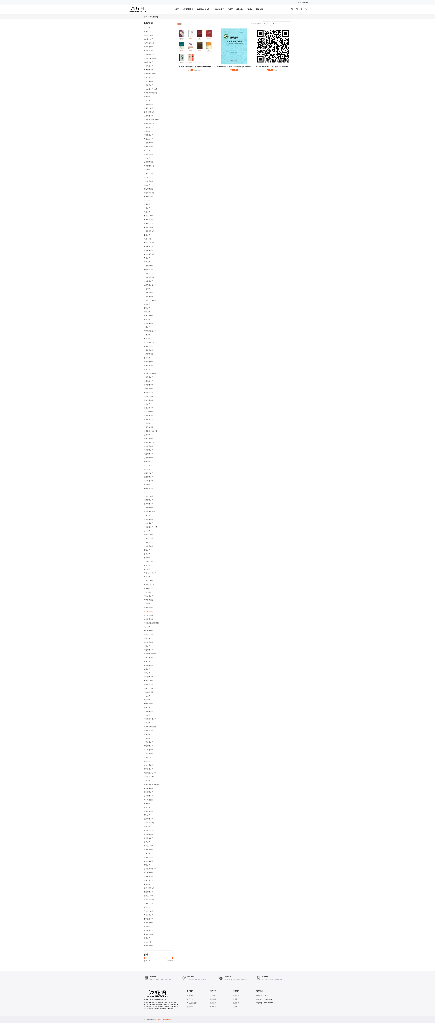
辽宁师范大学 (148, 177)
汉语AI (250, 9)
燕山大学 (147, 150)
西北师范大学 (148, 923)
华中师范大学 (148, 642)
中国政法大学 (148, 85)
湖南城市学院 (148, 692)
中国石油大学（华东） (151, 527)
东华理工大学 (148, 492)
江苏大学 (147, 327)
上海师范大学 (148, 273)
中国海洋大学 (148, 519)
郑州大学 (147, 577)
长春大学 (147, 235)
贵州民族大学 (148, 838)
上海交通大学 (148, 266)
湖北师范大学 (148, 650)
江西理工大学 (148, 496)
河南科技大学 (148, 588)
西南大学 (147, 815)
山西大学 (147, 158)
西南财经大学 (148, 665)
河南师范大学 (148, 608)
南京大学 (147, 304)
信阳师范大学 (154, 17)
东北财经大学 (148, 197)
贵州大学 (147, 827)
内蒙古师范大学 (149, 166)
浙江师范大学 (148, 389)
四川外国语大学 (149, 823)
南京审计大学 (148, 362)
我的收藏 (213, 1003)
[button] (306, 9)
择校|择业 (240, 9)
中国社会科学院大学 (150, 93)
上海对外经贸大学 (150, 285)
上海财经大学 (148, 281)
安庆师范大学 (148, 450)
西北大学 (147, 865)
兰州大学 (147, 907)
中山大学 (147, 696)
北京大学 (147, 28)
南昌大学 (147, 485)
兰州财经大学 (148, 930)
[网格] (178, 24)
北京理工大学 (148, 35)
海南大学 (147, 723)
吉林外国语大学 (149, 231)
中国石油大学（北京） (151, 89)
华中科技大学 (148, 631)
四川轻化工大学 (149, 777)
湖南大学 (147, 673)
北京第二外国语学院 (150, 58)
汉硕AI (235, 1007)
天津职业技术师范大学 (151, 120)
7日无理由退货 (192, 1003)
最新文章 (259, 9)
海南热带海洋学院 (150, 727)
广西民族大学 (148, 754)
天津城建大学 (148, 127)
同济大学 (147, 262)
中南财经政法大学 (150, 654)
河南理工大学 (148, 581)
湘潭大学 (147, 669)
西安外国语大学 (149, 900)
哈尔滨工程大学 (149, 243)
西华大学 (147, 781)
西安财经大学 (148, 903)
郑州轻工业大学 (149, 585)
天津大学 (147, 100)
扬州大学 (147, 358)
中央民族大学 (148, 81)
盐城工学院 (147, 339)
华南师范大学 (148, 704)
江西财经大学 (148, 508)
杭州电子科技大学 (150, 373)
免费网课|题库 (187, 9)
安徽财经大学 (148, 458)
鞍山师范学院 (148, 189)
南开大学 (147, 97)
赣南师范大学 (148, 504)
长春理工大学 (148, 216)
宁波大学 (147, 423)
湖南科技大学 (148, 677)
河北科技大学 (148, 143)
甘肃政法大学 (148, 934)
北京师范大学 (148, 47)
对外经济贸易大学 (150, 74)
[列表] (180, 24)
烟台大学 (147, 569)
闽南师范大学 (148, 481)
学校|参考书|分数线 (204, 9)
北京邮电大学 (148, 39)
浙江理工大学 (148, 381)
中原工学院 (147, 592)
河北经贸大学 (148, 154)
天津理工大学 (148, 108)
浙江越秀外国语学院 (150, 431)
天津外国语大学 (149, 124)
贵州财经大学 (148, 834)
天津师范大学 (148, 116)
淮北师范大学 (148, 454)
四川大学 (147, 761)
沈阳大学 (147, 200)
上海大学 (147, 289)
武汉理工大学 (148, 635)
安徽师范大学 (148, 446)
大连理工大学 (148, 174)
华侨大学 (147, 469)
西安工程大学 (148, 880)
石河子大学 (147, 942)
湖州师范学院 (148, 396)
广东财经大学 (148, 711)
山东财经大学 (148, 562)
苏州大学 (147, 308)
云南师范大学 (148, 857)
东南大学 (147, 312)
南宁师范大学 (148, 750)
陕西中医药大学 (149, 888)
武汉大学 (147, 627)
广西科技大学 (148, 742)
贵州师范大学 (148, 830)
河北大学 (147, 131)
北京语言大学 (148, 62)
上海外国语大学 (149, 277)
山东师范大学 (148, 542)
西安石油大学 (148, 877)
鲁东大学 (147, 554)
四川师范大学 (148, 792)
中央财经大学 (148, 70)
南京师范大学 (148, 346)
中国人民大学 (148, 31)
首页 (177, 9)
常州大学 (147, 320)
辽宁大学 (147, 170)
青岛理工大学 (148, 535)
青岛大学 (147, 565)
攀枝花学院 (147, 804)
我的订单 (213, 999)
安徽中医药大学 (149, 442)
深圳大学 (147, 707)
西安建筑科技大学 (150, 869)
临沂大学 (147, 558)
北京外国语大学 (149, 54)
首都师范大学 (148, 51)
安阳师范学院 (148, 615)
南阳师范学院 (148, 619)
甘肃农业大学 (148, 919)
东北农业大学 (148, 250)
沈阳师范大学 (148, 181)
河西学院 (147, 927)
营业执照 (190, 995)
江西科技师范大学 (150, 512)
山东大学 (147, 515)
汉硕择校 (236, 1003)
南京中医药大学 (149, 342)
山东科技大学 (148, 523)
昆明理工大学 (148, 846)
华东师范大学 (148, 270)
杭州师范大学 (148, 392)
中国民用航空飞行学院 (151, 784)
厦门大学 (147, 465)
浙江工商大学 (148, 408)
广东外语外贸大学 (150, 719)
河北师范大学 (148, 147)
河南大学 (147, 604)
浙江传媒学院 (148, 427)
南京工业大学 (148, 316)
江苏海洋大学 (148, 366)
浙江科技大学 (148, 416)
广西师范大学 (148, 746)
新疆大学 (147, 938)
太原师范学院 (148, 162)
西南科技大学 (148, 769)
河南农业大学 (148, 596)
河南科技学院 (148, 600)
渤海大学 (147, 185)
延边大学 (147, 212)
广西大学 (147, 738)
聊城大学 (147, 550)
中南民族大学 (148, 658)
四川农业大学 (148, 788)
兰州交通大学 (148, 915)
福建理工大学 (148, 473)
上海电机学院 (148, 293)
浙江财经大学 (148, 419)
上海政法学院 (148, 296)
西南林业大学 (148, 850)
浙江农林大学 (148, 385)
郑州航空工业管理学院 (151, 623)
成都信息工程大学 (150, 773)
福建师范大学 (148, 477)
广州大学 (147, 715)
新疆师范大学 (148, 946)
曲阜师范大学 (148, 546)
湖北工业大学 (148, 638)
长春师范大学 (148, 227)
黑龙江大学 (147, 239)
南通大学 (147, 335)
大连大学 (147, 204)
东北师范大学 (148, 220)
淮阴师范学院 (148, 354)
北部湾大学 (147, 757)
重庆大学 (147, 807)
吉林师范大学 (148, 223)
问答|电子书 (219, 9)
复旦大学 (147, 258)
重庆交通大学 (148, 811)
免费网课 (213, 1007)
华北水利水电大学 (150, 573)
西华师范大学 (148, 796)
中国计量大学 (148, 412)
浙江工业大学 (148, 377)
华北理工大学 (148, 139)
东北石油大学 (148, 246)
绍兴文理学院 (148, 400)
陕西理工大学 (148, 896)
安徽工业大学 (148, 439)
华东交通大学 (148, 489)
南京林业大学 (148, 323)
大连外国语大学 (149, 193)
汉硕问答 (236, 995)
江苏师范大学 (148, 350)
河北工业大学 (148, 135)
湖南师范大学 (148, 685)
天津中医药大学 (149, 112)
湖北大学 (147, 646)
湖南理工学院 (148, 688)
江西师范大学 (148, 500)
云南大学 (147, 842)
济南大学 (147, 531)
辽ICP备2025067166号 (163, 1020)
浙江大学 (147, 369)
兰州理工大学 (148, 911)
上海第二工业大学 (150, 300)
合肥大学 (147, 462)
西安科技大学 (148, 873)
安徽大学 (147, 435)
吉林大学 (147, 208)
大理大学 (147, 853)
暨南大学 (147, 700)
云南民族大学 (148, 861)
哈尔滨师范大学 (149, 254)
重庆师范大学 (148, 819)
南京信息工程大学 (150, 331)
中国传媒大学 (148, 66)
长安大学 (147, 884)
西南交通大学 (148, 765)
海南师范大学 (148, 731)
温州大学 (147, 404)
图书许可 (190, 999)
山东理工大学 (148, 538)
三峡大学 (147, 661)
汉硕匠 (230, 9)
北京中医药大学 (149, 43)
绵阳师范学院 (148, 800)
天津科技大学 (148, 104)
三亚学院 (147, 734)
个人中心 (213, 995)
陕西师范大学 (148, 892)
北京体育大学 (148, 77)
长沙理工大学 (148, 681)
